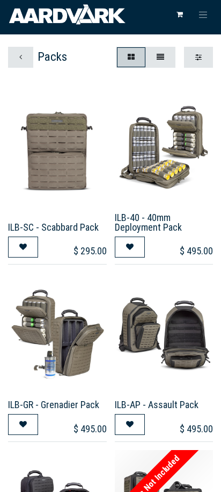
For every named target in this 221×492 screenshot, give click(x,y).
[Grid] (131, 57)
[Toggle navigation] (203, 14)
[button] (23, 247)
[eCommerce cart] (180, 14)
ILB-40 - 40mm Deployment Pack (148, 222)
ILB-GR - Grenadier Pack (53, 404)
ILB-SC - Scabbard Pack (53, 227)
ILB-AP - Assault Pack (156, 404)
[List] (160, 57)
